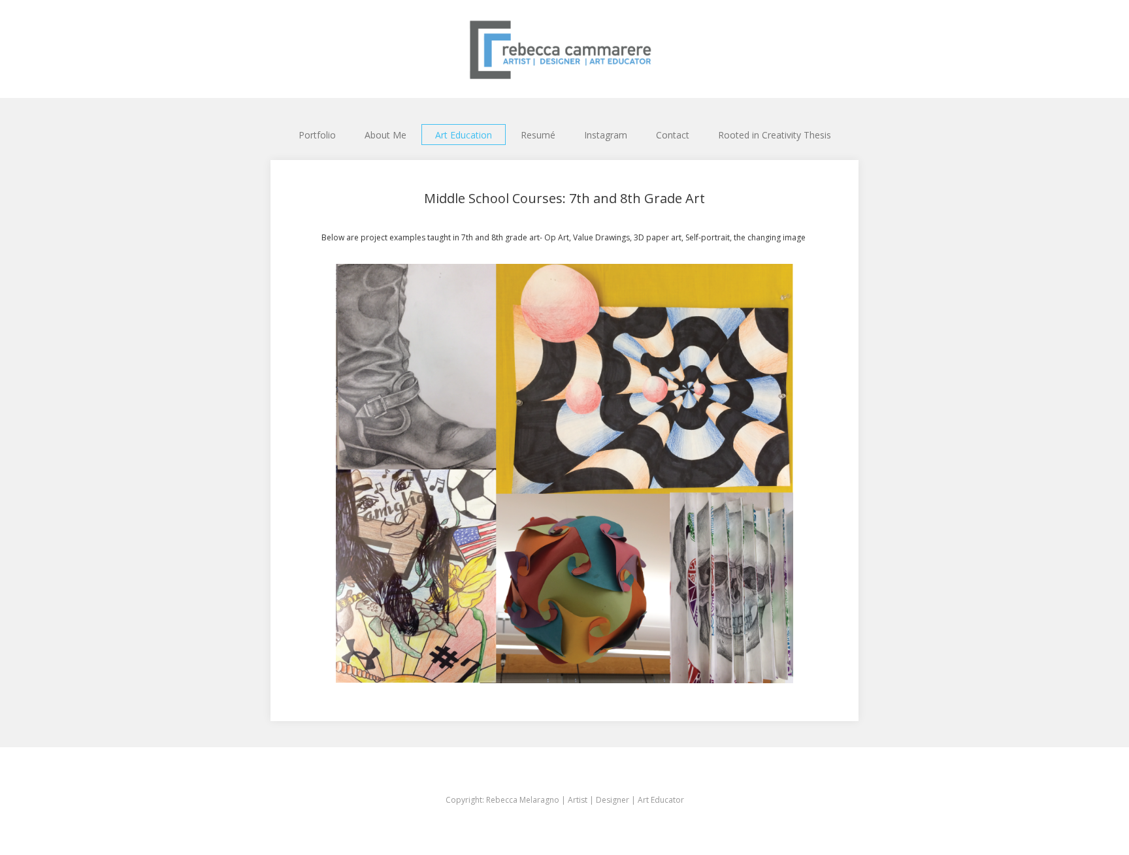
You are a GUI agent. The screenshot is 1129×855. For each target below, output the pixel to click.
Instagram (605, 135)
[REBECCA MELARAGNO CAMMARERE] (564, 49)
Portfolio (317, 135)
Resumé (538, 135)
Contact (672, 135)
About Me (385, 135)
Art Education (463, 135)
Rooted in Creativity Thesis (774, 135)
